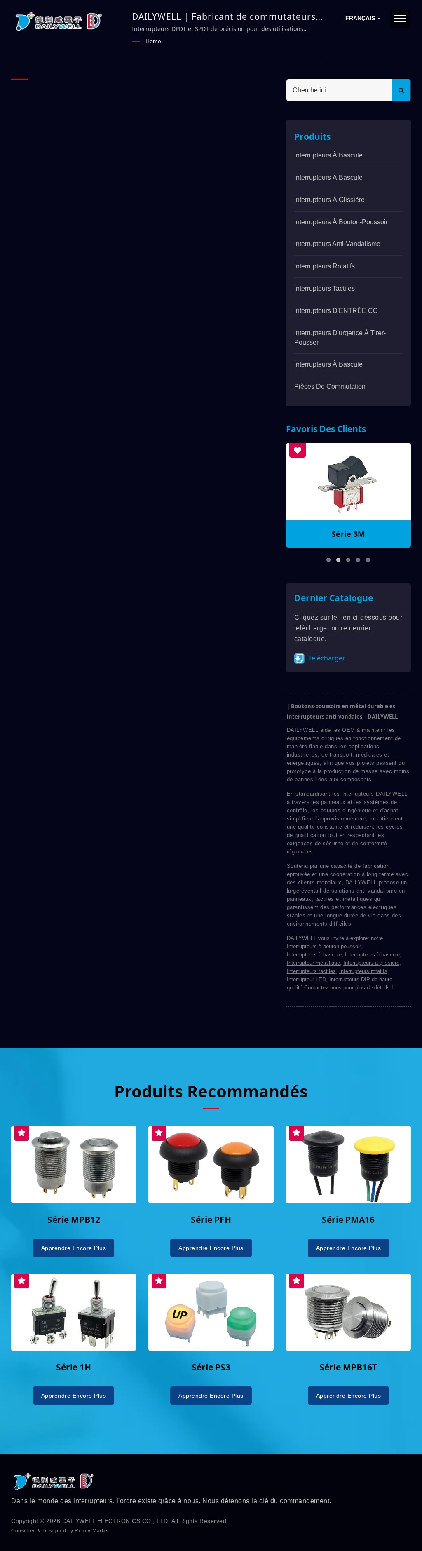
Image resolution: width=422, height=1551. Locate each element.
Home (153, 41)
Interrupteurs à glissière (329, 199)
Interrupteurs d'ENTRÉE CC (336, 310)
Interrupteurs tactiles (311, 971)
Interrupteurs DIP (349, 979)
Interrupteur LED (306, 979)
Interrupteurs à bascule (328, 155)
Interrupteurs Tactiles (324, 288)
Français (361, 18)
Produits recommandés (211, 1091)
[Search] (401, 90)
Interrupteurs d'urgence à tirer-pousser (340, 337)
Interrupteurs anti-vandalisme (337, 243)
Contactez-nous (323, 988)
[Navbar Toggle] (400, 18)
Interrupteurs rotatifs (324, 266)
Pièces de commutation (330, 386)
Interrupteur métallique (313, 963)
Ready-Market (92, 1531)
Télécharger (326, 658)
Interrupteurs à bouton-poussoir (341, 222)
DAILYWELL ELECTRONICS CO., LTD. (116, 1521)
